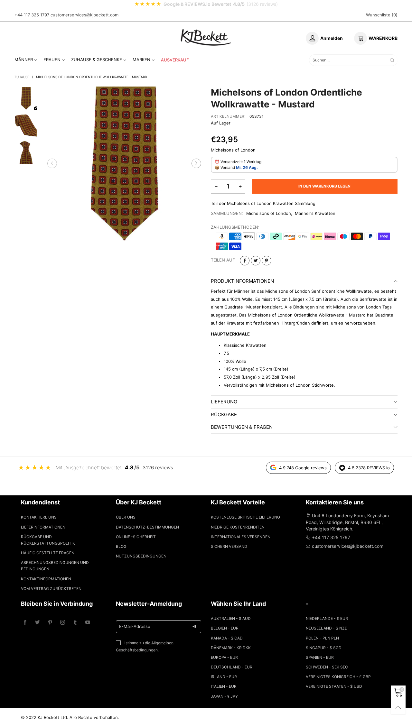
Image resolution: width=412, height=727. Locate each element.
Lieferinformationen (43, 527)
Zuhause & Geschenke (96, 59)
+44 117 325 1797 (31, 14)
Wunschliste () (382, 14)
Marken (141, 59)
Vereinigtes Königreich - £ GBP (338, 676)
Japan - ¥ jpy (224, 696)
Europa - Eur (224, 657)
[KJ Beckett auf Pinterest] (50, 623)
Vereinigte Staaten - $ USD (334, 686)
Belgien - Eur (225, 628)
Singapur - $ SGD (324, 647)
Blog (121, 546)
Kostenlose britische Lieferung (245, 517)
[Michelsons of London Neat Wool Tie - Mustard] (124, 164)
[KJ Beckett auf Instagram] (63, 623)
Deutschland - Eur (231, 667)
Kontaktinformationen (46, 578)
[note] (206, 4)
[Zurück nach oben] (398, 707)
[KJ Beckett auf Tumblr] (75, 623)
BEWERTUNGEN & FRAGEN (242, 427)
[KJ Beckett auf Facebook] (25, 623)
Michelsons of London (268, 213)
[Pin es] (266, 260)
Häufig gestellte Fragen (47, 552)
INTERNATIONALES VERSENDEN (240, 536)
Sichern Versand (229, 546)
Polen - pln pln (322, 638)
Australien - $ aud (231, 618)
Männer (23, 59)
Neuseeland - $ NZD (327, 628)
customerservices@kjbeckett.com (84, 14)
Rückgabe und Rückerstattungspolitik (48, 540)
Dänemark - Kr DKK (231, 647)
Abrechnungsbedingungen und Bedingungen (55, 565)
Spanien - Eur (320, 657)
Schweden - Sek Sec (327, 667)
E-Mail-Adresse (134, 626)
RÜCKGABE (224, 414)
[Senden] (392, 60)
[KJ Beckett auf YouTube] (88, 623)
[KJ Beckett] (206, 37)
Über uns (126, 517)
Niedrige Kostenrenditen (238, 527)
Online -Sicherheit (136, 536)
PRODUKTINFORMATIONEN (242, 281)
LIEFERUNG (224, 402)
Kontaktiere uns (39, 517)
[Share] (244, 260)
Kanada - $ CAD (227, 638)
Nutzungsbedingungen (141, 556)
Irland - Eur (224, 676)
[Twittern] (255, 260)
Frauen (52, 59)
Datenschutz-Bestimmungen (147, 527)
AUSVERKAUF (175, 59)
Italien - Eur (224, 686)
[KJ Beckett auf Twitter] (37, 623)
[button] (52, 164)
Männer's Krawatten (315, 213)
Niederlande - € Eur (327, 618)
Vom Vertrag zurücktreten (51, 588)
